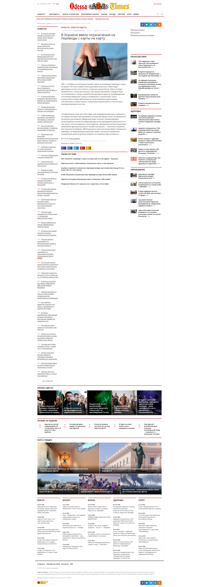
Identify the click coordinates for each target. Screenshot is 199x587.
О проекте (41, 564)
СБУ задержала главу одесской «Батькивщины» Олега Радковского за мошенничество (148, 64)
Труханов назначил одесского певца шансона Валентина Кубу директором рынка (48, 531)
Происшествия (138, 56)
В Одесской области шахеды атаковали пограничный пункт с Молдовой (46, 181)
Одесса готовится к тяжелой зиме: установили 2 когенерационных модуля (47, 68)
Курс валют (157, 4)
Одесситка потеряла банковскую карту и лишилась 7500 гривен (85, 179)
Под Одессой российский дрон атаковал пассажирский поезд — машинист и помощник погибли (152, 429)
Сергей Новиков (79, 30)
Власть (40, 500)
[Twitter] (151, 583)
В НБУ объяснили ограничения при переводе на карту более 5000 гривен (89, 175)
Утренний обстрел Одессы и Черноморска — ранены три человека (47, 109)
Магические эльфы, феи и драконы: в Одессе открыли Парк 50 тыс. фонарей (98, 509)
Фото (129, 14)
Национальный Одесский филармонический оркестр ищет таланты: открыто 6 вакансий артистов (47, 138)
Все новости (48, 381)
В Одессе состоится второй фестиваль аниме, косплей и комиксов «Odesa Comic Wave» (47, 337)
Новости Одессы (75, 19)
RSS (71, 564)
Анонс (38, 19)
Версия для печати (103, 30)
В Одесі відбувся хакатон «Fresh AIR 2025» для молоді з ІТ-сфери (149, 193)
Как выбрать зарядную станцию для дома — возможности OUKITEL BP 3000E (46, 305)
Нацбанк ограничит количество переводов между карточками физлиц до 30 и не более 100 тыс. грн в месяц (92, 169)
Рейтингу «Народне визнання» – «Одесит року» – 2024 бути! (99, 543)
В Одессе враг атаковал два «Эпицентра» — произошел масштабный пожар (47, 215)
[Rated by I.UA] (50, 583)
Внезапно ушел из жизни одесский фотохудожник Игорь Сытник (46, 47)
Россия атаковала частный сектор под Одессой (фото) (102, 426)
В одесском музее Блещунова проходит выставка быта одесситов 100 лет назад (47, 57)
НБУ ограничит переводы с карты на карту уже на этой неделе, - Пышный (89, 159)
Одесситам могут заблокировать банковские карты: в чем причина (87, 163)
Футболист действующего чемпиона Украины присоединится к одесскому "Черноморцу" (148, 528)
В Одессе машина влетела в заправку (149, 104)
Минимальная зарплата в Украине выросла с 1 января (73, 526)
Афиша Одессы (45, 388)
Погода (112, 14)
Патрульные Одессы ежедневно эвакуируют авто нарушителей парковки (47, 78)
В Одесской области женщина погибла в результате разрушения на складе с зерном (47, 192)
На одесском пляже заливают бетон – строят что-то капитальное (46, 346)
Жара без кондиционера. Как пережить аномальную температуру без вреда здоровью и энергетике (149, 161)
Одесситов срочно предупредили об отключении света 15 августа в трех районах (53, 428)
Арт (42, 19)
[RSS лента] (159, 583)
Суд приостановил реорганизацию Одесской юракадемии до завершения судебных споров (149, 203)
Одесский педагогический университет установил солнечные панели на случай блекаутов (149, 213)
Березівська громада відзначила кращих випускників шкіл (146, 176)
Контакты (65, 564)
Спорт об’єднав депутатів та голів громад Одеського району (149, 508)
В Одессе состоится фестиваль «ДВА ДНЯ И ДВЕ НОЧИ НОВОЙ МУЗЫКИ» (46, 284)
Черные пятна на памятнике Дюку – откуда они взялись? (47, 374)
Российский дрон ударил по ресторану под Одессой (46, 327)
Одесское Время (42, 572)
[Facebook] (142, 583)
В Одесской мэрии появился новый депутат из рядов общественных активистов (47, 542)
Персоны (121, 14)
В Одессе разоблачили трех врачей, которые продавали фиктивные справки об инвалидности (47, 317)
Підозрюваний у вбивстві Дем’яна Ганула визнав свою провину (149, 97)
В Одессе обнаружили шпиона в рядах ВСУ (47, 156)
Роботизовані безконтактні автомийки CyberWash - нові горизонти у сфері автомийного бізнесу (74, 537)
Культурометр (74, 138)
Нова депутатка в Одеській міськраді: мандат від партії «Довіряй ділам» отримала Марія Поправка (47, 509)
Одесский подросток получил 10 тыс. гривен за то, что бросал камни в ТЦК (47, 275)
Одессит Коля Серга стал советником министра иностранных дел (46, 521)
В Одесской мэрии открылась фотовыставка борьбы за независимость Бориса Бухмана (47, 99)
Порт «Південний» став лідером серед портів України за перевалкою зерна (74, 517)
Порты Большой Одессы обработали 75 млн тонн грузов (74, 508)
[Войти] (162, 14)
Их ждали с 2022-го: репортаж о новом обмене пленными (99, 535)
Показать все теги (102, 19)
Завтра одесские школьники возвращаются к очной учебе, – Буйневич (149, 185)
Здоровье (136, 111)
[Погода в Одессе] (138, 30)
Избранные (49, 19)
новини (90, 19)
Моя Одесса (54, 14)
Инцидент (57, 19)
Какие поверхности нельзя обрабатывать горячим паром (46, 224)
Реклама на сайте (53, 564)
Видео (136, 14)
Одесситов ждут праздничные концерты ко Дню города (47, 164)
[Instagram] (155, 583)
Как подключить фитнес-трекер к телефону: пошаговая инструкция (47, 128)
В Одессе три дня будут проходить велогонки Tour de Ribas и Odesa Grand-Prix (47, 89)
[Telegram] (147, 583)
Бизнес (66, 500)
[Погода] (135, 32)
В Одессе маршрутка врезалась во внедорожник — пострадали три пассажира (149, 74)
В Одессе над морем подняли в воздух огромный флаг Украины (46, 233)
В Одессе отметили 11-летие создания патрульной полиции (46, 149)
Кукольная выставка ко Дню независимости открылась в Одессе (47, 365)
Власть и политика (71, 14)
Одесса (84, 19)
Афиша (104, 14)
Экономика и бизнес (90, 14)
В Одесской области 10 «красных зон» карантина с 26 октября (85, 184)
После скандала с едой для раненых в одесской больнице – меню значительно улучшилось (150, 141)
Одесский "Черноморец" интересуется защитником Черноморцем (148, 540)
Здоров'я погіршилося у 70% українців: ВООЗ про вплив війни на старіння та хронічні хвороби (149, 131)
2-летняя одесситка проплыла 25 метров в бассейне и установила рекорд (149, 517)
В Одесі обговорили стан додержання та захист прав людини (47, 552)
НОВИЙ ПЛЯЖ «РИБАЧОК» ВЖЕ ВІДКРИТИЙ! (99, 518)
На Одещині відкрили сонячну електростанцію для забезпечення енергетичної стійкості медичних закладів (150, 119)
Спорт (141, 500)
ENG (57, 4)
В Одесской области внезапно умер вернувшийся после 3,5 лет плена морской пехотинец (46, 203)
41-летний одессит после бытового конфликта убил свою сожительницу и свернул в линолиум (47, 265)
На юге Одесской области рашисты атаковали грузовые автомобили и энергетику (47, 356)
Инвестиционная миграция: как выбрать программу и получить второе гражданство (46, 118)
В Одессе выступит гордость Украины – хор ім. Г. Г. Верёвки (99, 526)
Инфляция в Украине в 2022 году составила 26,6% (73, 547)
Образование (138, 169)
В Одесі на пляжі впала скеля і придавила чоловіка (127, 426)
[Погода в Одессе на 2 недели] (142, 35)
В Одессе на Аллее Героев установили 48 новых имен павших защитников (46, 36)
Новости (41, 14)
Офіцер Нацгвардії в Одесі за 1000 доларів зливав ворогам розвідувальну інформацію (47, 295)
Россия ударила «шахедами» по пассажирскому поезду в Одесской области (46, 242)
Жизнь (91, 500)
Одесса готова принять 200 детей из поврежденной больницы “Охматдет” (148, 151)
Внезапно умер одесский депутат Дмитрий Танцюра (47, 172)
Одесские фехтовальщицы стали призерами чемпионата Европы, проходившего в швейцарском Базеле (149, 551)
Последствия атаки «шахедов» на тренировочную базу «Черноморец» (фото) (46, 254)
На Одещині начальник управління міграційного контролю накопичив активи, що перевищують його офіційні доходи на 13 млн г (149, 84)
